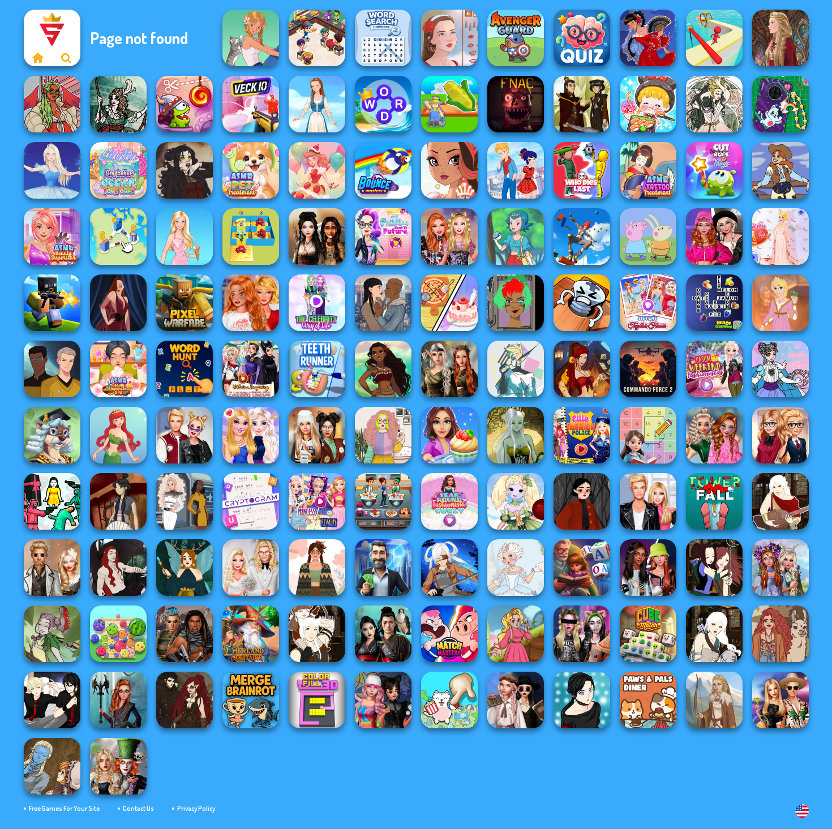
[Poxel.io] (52, 302)
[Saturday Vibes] (383, 435)
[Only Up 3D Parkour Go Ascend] (582, 236)
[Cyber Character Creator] (515, 302)
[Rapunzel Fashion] (780, 302)
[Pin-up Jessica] (118, 302)
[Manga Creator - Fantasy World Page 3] (714, 567)
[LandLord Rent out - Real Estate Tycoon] (383, 567)
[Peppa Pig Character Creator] (648, 236)
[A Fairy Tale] (52, 633)
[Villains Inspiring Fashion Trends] (250, 369)
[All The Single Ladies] (383, 302)
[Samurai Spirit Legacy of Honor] (383, 633)
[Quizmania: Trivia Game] (582, 38)
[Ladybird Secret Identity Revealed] (515, 170)
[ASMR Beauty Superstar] (52, 236)
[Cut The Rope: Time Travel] (184, 104)
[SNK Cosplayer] (449, 567)
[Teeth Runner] (317, 369)
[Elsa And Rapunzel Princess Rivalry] (317, 501)
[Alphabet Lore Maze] (250, 236)
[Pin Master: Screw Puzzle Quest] (582, 302)
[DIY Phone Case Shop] (780, 104)
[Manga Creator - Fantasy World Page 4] (780, 501)
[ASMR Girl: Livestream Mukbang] (648, 104)
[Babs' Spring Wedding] (250, 567)
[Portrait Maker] (449, 38)
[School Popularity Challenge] (714, 435)
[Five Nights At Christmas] (515, 104)
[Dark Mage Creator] (515, 435)
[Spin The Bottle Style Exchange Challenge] (383, 700)
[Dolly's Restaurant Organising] (449, 302)
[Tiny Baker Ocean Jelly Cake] (118, 170)
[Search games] (66, 57)
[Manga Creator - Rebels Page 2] (582, 700)
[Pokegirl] (515, 236)
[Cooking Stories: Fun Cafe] (449, 435)
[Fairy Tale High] (449, 170)
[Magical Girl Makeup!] (780, 369)
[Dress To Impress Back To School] (317, 435)
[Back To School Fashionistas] (780, 435)
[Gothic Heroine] (184, 170)
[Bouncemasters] (383, 170)
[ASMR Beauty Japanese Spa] (118, 369)
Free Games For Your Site (64, 808)
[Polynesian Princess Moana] (383, 369)
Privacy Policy (196, 808)
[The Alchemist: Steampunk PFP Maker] (184, 700)
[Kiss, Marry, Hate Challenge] (184, 435)
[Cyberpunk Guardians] (184, 633)
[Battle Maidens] (317, 236)
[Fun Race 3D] (714, 38)
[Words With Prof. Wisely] (52, 435)
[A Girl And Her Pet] (250, 38)
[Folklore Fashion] (317, 104)
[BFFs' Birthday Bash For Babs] (780, 700)
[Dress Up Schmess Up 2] (52, 104)
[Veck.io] (250, 104)
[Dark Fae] (184, 567)
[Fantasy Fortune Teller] (582, 369)
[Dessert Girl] (317, 170)
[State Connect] (118, 236)
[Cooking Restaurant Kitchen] (317, 38)
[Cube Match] (648, 633)
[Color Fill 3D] (317, 700)
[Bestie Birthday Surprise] (449, 236)
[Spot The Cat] (449, 700)
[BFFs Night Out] (250, 435)
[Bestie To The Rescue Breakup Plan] (250, 302)
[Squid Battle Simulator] (52, 501)
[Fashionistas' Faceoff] (648, 567)
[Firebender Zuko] (582, 104)
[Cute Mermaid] (118, 435)
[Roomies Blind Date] (648, 501)
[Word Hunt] (184, 369)
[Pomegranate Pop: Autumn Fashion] (780, 633)
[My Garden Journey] (449, 104)
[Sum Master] (648, 435)
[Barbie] (184, 236)
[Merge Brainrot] (250, 700)
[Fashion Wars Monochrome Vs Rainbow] (714, 236)
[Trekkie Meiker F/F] (184, 501)
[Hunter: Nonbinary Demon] (515, 369)
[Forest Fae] (714, 104)
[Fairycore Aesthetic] (317, 567)
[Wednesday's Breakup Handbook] (515, 700)
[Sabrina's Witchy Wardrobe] (582, 501)
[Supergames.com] (38, 57)
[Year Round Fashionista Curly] (449, 501)
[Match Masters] (449, 633)
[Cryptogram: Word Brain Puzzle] (250, 501)
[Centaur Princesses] (118, 700)
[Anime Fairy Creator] (515, 501)
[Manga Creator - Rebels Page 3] (52, 700)
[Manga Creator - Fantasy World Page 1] (714, 633)
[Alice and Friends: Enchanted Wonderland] (118, 766)
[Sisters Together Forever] (648, 302)
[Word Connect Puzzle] (383, 104)
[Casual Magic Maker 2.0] (118, 567)
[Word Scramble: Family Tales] (582, 567)
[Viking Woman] (714, 700)
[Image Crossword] (714, 302)
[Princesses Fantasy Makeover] (780, 567)
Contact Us (138, 808)
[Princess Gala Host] (780, 236)
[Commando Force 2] (648, 369)
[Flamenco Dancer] (648, 38)
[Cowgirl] (780, 170)
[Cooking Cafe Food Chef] (383, 501)
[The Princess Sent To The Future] (383, 236)
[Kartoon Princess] (515, 633)
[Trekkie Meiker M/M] (52, 369)
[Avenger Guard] (515, 38)
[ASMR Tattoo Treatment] (648, 170)
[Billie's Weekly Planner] (582, 633)
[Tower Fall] (714, 501)
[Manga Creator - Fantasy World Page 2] (317, 633)
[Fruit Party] (118, 633)
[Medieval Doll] (780, 38)
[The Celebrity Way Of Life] (317, 302)
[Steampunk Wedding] (52, 567)
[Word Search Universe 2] (383, 38)
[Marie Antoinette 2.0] (515, 567)
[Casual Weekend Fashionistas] (714, 369)
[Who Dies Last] (582, 170)
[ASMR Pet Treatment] (250, 170)
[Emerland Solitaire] (250, 633)
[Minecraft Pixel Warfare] (184, 302)
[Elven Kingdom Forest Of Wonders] (449, 369)
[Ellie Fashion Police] (582, 435)
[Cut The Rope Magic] (714, 170)
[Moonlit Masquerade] (118, 104)
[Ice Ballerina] (52, 170)
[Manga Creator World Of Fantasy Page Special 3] (52, 766)
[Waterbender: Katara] (118, 501)
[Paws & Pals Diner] (648, 700)
